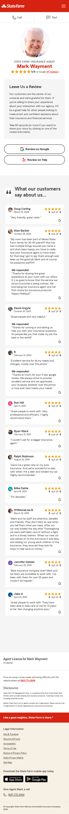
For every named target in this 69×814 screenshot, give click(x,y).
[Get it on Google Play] (36, 779)
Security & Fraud (11, 739)
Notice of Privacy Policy (15, 753)
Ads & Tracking (10, 734)
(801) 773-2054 (28, 681)
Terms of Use (9, 748)
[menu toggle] (64, 6)
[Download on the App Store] (13, 779)
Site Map (7, 762)
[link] (17, 6)
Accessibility (9, 744)
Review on (37, 149)
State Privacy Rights (13, 758)
